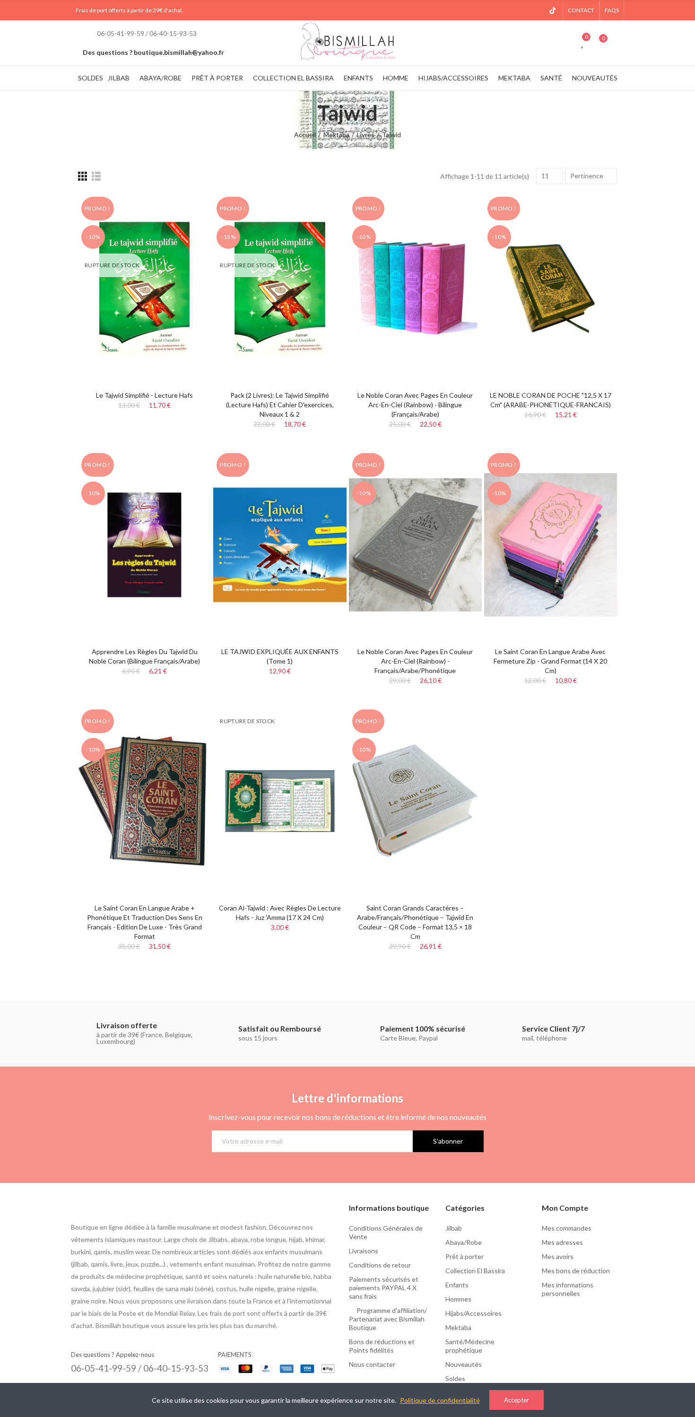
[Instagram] (522, 10)
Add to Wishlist (187, 210)
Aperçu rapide (187, 229)
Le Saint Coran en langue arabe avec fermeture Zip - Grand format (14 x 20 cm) (550, 660)
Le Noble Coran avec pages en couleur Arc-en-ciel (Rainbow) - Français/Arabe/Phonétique (415, 660)
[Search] (564, 42)
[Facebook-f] (507, 10)
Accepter (516, 1400)
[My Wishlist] (583, 42)
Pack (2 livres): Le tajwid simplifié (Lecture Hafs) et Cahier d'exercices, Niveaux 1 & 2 (280, 404)
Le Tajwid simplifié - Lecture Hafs (144, 395)
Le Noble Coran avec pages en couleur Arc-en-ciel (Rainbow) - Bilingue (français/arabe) (415, 404)
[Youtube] (537, 10)
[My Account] (619, 42)
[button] (581, 10)
